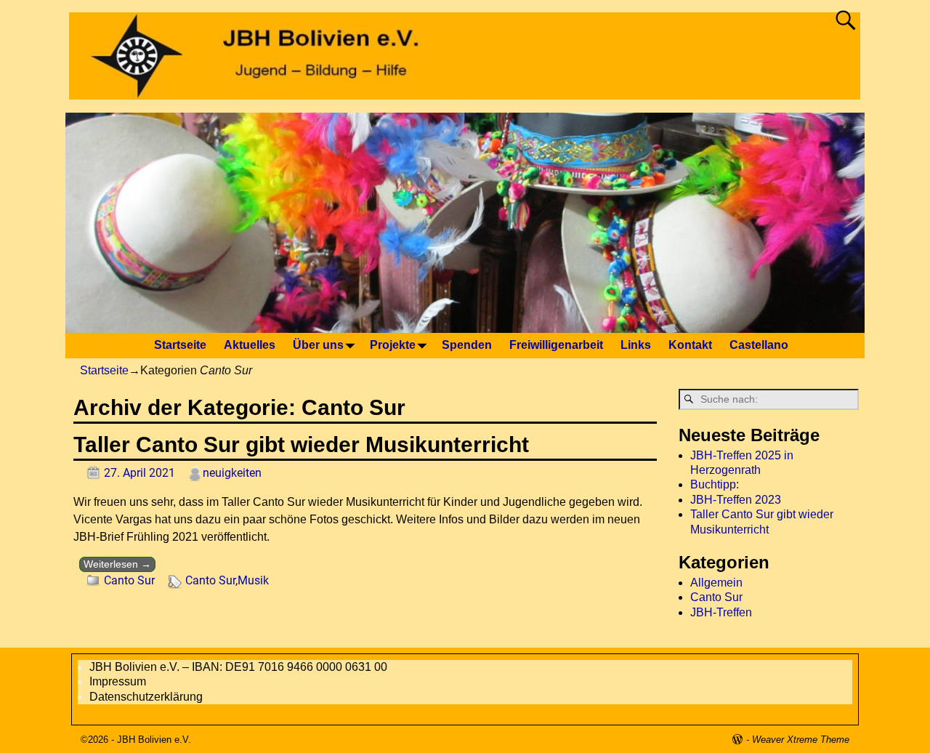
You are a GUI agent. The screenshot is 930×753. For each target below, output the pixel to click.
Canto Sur (129, 580)
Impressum (117, 681)
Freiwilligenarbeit (556, 345)
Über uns (318, 345)
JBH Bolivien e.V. (154, 739)
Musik (253, 580)
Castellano (758, 345)
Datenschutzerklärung (146, 696)
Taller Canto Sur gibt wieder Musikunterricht (301, 444)
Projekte (393, 345)
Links (635, 345)
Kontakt (690, 345)
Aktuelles (249, 345)
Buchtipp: (714, 484)
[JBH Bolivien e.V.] (469, 90)
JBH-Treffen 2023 (735, 500)
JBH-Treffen (721, 612)
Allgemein (716, 582)
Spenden (467, 345)
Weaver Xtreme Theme (800, 739)
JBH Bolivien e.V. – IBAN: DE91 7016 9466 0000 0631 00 (238, 667)
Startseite (180, 345)
